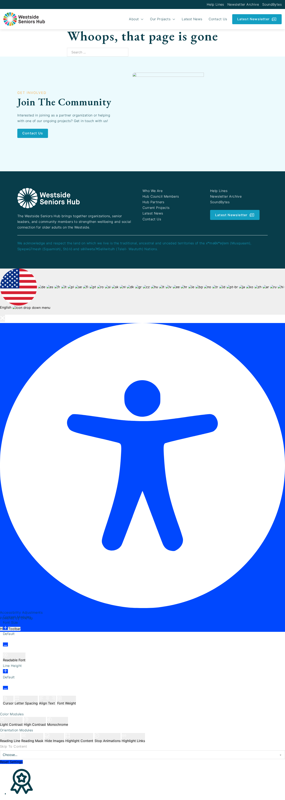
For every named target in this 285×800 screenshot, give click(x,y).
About (134, 19)
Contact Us (218, 19)
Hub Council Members (160, 196)
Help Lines (215, 4)
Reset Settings (11, 762)
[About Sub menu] (142, 19)
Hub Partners (153, 202)
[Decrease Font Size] (5, 644)
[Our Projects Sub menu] (173, 19)
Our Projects (160, 19)
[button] (2, 318)
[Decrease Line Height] (5, 688)
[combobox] (142, 292)
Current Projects (155, 208)
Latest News (192, 19)
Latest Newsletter (253, 19)
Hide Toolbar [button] (10, 629)
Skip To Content (13, 746)
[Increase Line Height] (5, 671)
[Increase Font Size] (5, 628)
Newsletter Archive (243, 4)
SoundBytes (272, 4)
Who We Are (152, 191)
